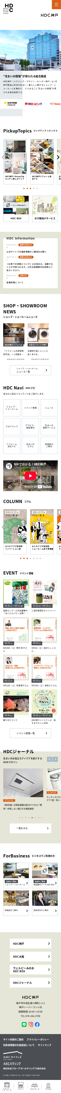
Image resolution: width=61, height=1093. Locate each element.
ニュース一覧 (27, 370)
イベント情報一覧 (25, 733)
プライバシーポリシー (38, 1039)
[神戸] (24, 1024)
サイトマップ (44, 1045)
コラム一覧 (10, 515)
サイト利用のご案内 (13, 1039)
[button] (58, 157)
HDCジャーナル (22, 982)
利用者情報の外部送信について (19, 1045)
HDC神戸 (18, 943)
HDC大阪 (18, 956)
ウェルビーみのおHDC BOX (23, 969)
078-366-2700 (33, 1016)
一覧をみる (22, 828)
